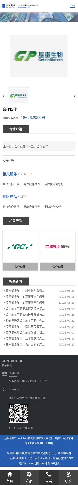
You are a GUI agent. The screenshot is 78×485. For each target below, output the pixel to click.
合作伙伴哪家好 (54, 184)
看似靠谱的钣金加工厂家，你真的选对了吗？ (27, 320)
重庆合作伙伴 (31, 206)
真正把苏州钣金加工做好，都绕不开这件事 (27, 332)
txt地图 (55, 463)
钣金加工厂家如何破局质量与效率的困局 (27, 314)
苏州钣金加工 (18, 458)
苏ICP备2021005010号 (39, 443)
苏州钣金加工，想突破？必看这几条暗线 (27, 290)
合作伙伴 (20, 146)
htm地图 (45, 463)
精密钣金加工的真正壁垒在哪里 (25, 302)
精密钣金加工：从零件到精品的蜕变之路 (27, 338)
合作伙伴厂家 (11, 184)
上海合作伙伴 (52, 206)
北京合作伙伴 (11, 206)
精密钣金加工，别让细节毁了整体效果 (27, 326)
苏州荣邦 (68, 438)
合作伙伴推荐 (31, 184)
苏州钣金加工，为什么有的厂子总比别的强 (27, 344)
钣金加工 (49, 453)
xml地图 (34, 463)
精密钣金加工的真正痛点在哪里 (25, 296)
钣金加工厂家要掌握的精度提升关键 (27, 308)
